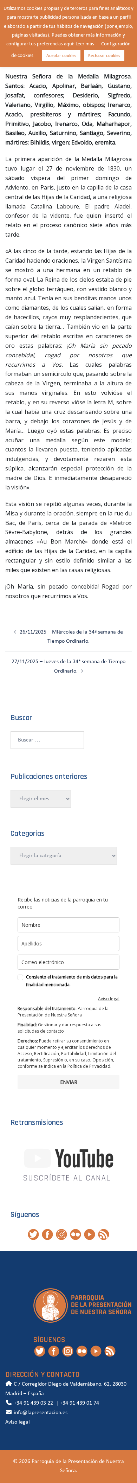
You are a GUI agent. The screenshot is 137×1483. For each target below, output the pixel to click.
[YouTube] (89, 1234)
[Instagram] (61, 1234)
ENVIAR (68, 1082)
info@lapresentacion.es (39, 1412)
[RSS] (103, 1234)
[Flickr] (75, 1234)
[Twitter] (33, 1234)
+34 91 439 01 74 (79, 1403)
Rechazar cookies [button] (104, 55)
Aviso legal (108, 999)
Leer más (85, 44)
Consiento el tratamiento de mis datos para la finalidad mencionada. (72, 981)
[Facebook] (47, 1234)
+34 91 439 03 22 (32, 1403)
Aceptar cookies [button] (61, 55)
